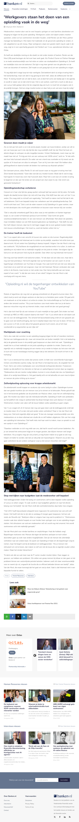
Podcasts (42, 9)
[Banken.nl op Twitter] (55, 817)
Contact (6, 810)
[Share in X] (18, 617)
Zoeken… (32, 3)
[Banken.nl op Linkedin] (65, 817)
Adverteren (7, 804)
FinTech (33, 9)
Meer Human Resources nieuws (65, 684)
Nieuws (6, 9)
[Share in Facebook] (12, 617)
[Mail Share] (30, 617)
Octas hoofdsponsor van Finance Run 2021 (42, 603)
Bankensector (53, 9)
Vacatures (64, 9)
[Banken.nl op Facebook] (60, 817)
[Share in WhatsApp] (7, 617)
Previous (34, 655)
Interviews (31, 576)
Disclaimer (28, 800)
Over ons (7, 800)
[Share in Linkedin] (24, 617)
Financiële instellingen (20, 9)
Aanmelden (64, 780)
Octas (7, 576)
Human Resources (18, 576)
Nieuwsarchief (8, 807)
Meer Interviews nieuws (67, 726)
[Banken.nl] (8, 2)
